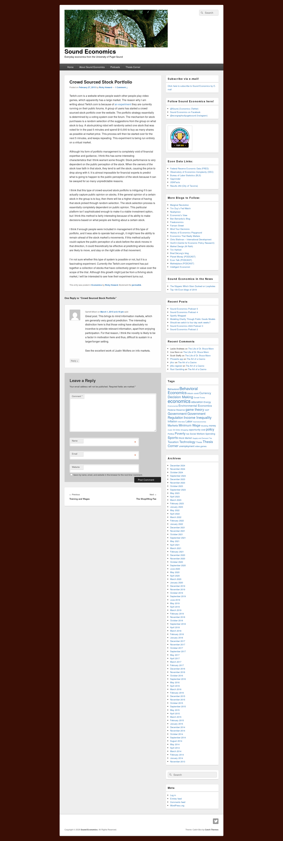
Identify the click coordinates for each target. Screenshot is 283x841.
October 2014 (176, 734)
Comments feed (177, 802)
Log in (173, 795)
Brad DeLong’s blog (179, 253)
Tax (210, 438)
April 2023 (175, 496)
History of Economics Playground (186, 232)
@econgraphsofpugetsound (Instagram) (189, 115)
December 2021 (177, 527)
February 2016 (177, 692)
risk (187, 433)
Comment (77, 396)
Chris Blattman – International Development (190, 239)
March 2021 (175, 548)
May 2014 (174, 744)
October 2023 (176, 486)
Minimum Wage (189, 425)
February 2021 (177, 551)
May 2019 (174, 603)
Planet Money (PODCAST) (183, 256)
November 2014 (177, 730)
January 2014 (176, 758)
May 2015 (174, 710)
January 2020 (176, 582)
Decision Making (180, 396)
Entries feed (176, 798)
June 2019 (175, 599)
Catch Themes (211, 829)
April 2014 (175, 747)
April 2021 (175, 544)
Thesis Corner (133, 67)
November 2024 (177, 468)
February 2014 (177, 754)
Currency (205, 393)
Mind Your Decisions (180, 228)
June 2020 (175, 568)
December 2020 (177, 555)
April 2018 (175, 627)
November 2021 (177, 530)
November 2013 (177, 761)
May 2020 (174, 572)
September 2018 (178, 623)
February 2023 (177, 503)
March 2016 (175, 689)
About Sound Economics (92, 67)
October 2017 (176, 647)
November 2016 (177, 672)
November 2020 (177, 558)
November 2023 (177, 482)
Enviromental (173, 406)
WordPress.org (177, 805)
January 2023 (176, 506)
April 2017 (175, 658)
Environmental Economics (195, 405)
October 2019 (176, 592)
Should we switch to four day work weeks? (190, 322)
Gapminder (175, 178)
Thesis (199, 442)
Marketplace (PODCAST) (182, 263)
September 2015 (178, 706)
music (170, 430)
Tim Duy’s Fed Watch (180, 208)
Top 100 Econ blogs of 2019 (183, 289)
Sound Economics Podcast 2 (184, 329)
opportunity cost (197, 429)
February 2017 (177, 665)
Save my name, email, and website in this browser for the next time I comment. (107, 474)
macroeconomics (199, 421)
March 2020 (175, 579)
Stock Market (185, 438)
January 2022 (176, 524)
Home (70, 67)
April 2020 (175, 575)
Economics (96, 284)
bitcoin (190, 393)
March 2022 (175, 517)
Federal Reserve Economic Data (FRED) (189, 168)
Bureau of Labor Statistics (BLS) (185, 175)
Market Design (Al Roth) (181, 246)
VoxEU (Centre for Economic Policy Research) (192, 242)
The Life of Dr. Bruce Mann (201, 348)
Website (76, 466)
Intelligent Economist (180, 266)
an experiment (123, 104)
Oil (174, 430)
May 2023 (174, 493)
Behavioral (173, 389)
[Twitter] (215, 821)
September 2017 (178, 651)
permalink (136, 284)
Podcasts (115, 67)
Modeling (204, 426)
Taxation (173, 442)
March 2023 (175, 499)
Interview (181, 421)
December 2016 (177, 668)
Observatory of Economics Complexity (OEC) (191, 171)
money (212, 425)
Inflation (172, 421)
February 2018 (177, 634)
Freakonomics (177, 222)
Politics (171, 433)
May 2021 (174, 541)
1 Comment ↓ (121, 87)
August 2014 (176, 740)
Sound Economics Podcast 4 (184, 312)
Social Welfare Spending (202, 433)
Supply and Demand (200, 438)
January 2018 (176, 637)
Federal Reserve (176, 409)
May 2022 (174, 510)
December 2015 (177, 696)
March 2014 (175, 751)
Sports (173, 437)
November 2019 (177, 589)
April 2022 (175, 513)
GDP (207, 409)
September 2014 (178, 737)
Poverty (180, 433)
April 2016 (175, 685)
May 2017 (174, 654)
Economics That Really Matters (185, 236)
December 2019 (177, 585)
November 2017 (177, 644)
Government (177, 413)
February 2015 (177, 720)
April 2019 (175, 606)
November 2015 (177, 699)
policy (210, 429)
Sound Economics (90, 51)
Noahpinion (175, 211)
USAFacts (175, 182)
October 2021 (176, 534)
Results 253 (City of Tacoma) (184, 185)
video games (201, 446)
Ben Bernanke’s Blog (180, 218)
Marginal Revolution (179, 204)
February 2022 (177, 520)
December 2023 (177, 479)
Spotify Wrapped (178, 315)
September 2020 (178, 565)
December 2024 (177, 465)
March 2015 (175, 716)
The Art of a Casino (196, 358)
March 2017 (175, 661)
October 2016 (176, 675)
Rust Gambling (177, 369)
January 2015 (176, 723)
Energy (207, 402)
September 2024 (178, 475)
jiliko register (176, 365)
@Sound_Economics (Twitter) (184, 108)
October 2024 (176, 472)
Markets (173, 425)
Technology (187, 441)
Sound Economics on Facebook (185, 112)
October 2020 (176, 561)
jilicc (172, 362)
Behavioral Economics (183, 390)
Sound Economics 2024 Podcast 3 (186, 325)
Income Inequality (198, 417)
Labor (189, 421)
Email (74, 453)
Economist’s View (178, 215)
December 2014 (177, 727)
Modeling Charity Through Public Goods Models (192, 319)
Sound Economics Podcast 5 (184, 308)
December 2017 (177, 641)
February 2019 (177, 613)
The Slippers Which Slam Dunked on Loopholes (192, 286)
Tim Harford (175, 249)
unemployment (186, 446)
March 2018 (175, 630)
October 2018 (176, 620)
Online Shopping (181, 430)
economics (179, 400)
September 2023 (178, 489)
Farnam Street (177, 225)
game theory (195, 409)
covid (196, 393)
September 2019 (178, 596)
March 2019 (175, 610)
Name (74, 440)
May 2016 (174, 682)
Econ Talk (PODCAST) (181, 260)
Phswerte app (176, 358)
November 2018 (177, 617)
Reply (74, 360)
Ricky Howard (105, 87)
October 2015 (176, 703)
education (197, 402)
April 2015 (175, 713)
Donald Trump (199, 397)
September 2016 (178, 678)
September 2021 (178, 537)
